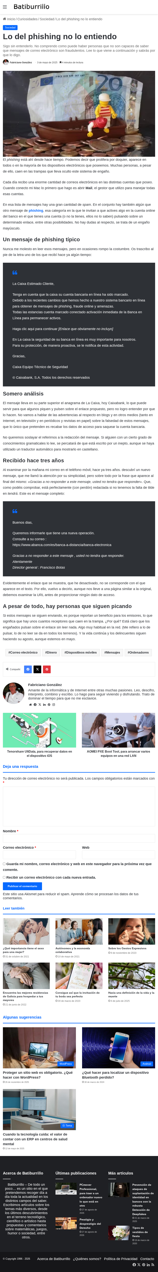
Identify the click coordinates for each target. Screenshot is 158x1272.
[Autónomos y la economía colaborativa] (78, 931)
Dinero (52, 652)
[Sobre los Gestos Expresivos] (131, 931)
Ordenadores (139, 652)
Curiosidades (27, 19)
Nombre (10, 831)
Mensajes (113, 652)
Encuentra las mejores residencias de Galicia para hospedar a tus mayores (25, 996)
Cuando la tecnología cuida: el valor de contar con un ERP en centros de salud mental (35, 1139)
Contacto (147, 1259)
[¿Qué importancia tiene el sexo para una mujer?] (26, 931)
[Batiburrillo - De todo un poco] (31, 7)
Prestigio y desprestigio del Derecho (90, 1223)
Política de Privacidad (120, 1259)
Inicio (10, 19)
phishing (36, 211)
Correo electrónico (24, 652)
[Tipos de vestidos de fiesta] (118, 1233)
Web (85, 847)
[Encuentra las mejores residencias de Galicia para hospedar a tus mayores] (26, 976)
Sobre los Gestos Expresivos (127, 948)
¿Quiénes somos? (87, 1259)
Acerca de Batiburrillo (53, 1259)
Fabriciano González (21, 62)
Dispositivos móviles (81, 652)
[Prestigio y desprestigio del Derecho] (66, 1223)
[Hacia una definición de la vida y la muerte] (131, 976)
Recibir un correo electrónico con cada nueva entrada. (51, 877)
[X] (39, 704)
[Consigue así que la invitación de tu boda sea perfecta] (78, 976)
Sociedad (47, 19)
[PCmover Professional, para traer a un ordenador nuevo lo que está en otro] (66, 1189)
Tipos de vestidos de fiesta (140, 1232)
